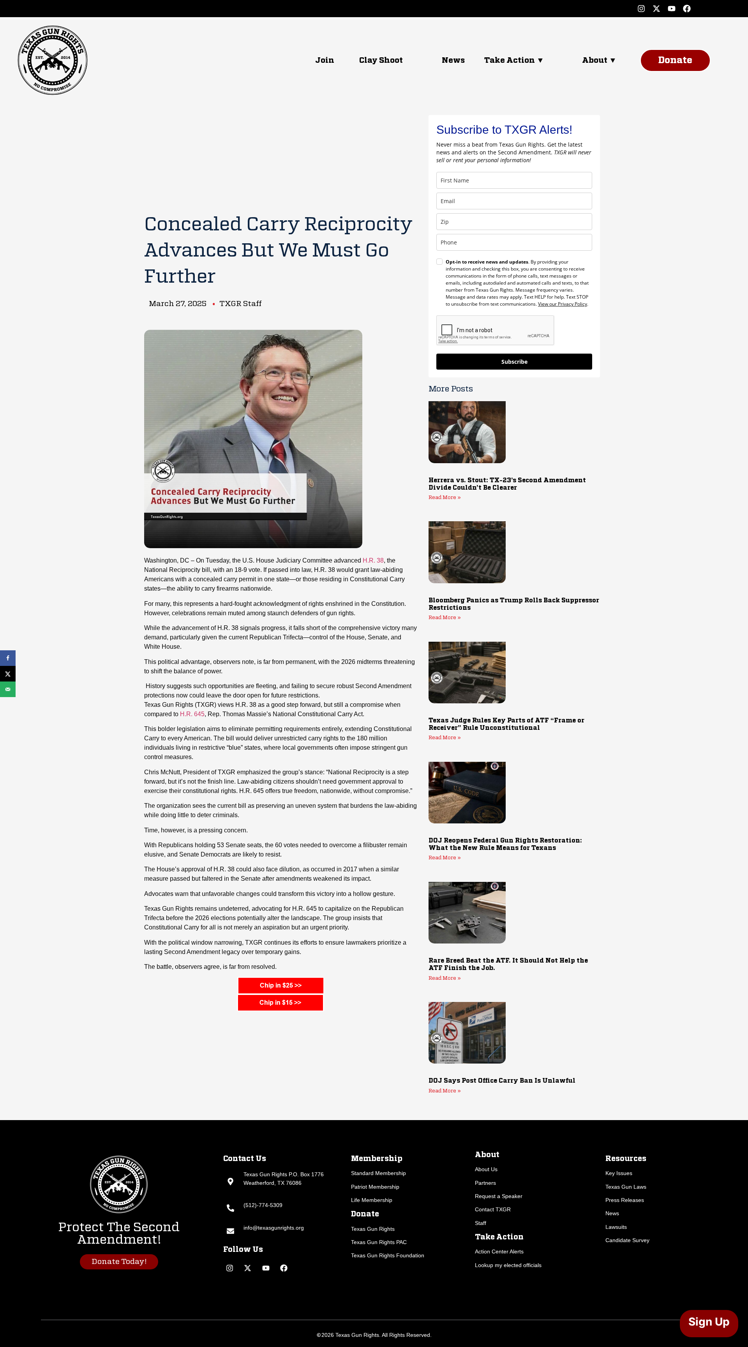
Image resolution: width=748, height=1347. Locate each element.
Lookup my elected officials (508, 1265)
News (453, 60)
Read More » (445, 497)
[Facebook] (687, 8)
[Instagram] (641, 8)
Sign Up (709, 1321)
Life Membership (371, 1200)
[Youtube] (671, 8)
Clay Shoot (381, 60)
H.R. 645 (192, 714)
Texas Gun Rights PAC (379, 1242)
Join (324, 60)
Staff (480, 1223)
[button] (525, 60)
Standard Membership (378, 1173)
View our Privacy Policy (562, 304)
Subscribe (514, 361)
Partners (485, 1183)
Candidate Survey (627, 1240)
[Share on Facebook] (8, 658)
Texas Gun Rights (373, 1229)
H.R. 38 (373, 560)
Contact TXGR (493, 1209)
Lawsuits (616, 1227)
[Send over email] (8, 689)
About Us (486, 1169)
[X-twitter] (656, 8)
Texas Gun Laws (625, 1187)
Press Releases (624, 1200)
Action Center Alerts (499, 1251)
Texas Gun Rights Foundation (387, 1255)
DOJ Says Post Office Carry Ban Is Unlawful (502, 1081)
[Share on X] (8, 673)
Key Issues (618, 1173)
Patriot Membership (375, 1187)
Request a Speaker (498, 1196)
